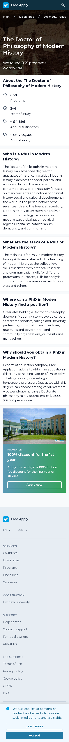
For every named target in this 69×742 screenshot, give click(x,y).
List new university (16, 602)
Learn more (34, 726)
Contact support (15, 629)
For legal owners (15, 636)
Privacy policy (13, 671)
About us (10, 644)
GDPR (7, 686)
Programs (10, 567)
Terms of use (12, 664)
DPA (6, 693)
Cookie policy (12, 678)
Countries (10, 553)
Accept (34, 735)
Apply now (34, 484)
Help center (12, 622)
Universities (11, 560)
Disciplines (10, 575)
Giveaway (10, 582)
